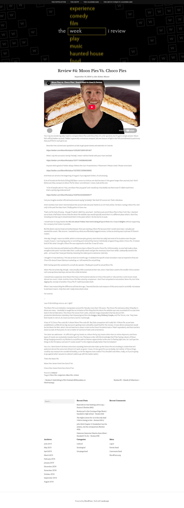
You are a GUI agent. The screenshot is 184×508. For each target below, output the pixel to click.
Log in (112, 444)
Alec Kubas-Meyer (101, 77)
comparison (61, 375)
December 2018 (50, 466)
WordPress (88, 501)
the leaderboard (91, 2)
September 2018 (50, 478)
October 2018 (49, 474)
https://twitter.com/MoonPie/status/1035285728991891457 (68, 150)
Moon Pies (69, 375)
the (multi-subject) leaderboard (118, 2)
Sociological (81, 447)
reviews (76, 375)
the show (74, 2)
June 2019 (48, 444)
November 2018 (50, 470)
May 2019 (47, 447)
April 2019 (48, 451)
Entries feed (114, 447)
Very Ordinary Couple (105, 315)
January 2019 (49, 463)
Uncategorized (82, 451)
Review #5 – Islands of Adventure (126, 380)
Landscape (105, 501)
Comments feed (116, 451)
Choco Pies (53, 375)
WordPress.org (115, 455)
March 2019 (48, 455)
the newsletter (59, 2)
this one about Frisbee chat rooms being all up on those (89, 222)
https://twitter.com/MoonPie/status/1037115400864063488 (68, 160)
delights (122, 222)
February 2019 (49, 459)
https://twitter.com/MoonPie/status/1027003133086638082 (68, 170)
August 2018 (48, 482)
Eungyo (94, 315)
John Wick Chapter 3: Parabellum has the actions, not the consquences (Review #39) (92, 426)
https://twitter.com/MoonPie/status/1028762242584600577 (68, 195)
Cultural (54, 373)
